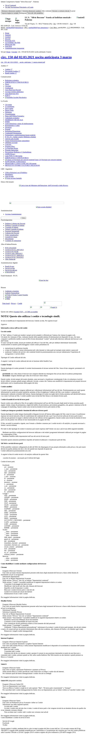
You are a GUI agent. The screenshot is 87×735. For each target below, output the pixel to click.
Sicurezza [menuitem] (8, 127)
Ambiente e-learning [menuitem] (12, 291)
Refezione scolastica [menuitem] (12, 80)
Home (8, 52)
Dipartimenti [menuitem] (9, 239)
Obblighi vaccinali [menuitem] (11, 143)
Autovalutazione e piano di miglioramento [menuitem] (19, 124)
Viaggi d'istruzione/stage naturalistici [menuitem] (17, 141)
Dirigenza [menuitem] (8, 112)
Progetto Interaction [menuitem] (11, 150)
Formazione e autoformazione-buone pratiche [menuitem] (20, 135)
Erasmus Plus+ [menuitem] (10, 146)
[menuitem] (16, 97)
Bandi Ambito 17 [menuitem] (11, 73)
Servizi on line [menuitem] (10, 268)
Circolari (14, 52)
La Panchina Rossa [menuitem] (11, 148)
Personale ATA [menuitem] (10, 41)
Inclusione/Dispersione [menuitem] (12, 131)
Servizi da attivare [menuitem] (11, 270)
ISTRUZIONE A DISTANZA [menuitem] (15, 162)
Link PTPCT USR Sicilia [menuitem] (13, 156)
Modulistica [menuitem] (9, 174)
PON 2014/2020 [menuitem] (10, 248)
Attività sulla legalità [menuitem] (12, 139)
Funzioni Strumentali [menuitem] (12, 231)
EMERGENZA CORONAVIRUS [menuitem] (17, 82)
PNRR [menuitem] (7, 122)
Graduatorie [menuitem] (9, 88)
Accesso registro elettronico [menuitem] (14, 92)
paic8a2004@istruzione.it (14, 27)
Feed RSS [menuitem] (8, 46)
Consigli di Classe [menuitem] (11, 237)
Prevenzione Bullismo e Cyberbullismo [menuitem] (18, 152)
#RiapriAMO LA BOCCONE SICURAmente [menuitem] (20, 163)
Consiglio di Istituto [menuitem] (11, 227)
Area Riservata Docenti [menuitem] (13, 90)
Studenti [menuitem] (8, 35)
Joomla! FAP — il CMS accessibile (26, 312)
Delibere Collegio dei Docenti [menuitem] (15, 223)
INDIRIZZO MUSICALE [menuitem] (14, 120)
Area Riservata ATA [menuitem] (12, 94)
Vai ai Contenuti (10, 5)
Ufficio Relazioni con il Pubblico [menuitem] (16, 172)
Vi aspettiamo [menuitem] (9, 106)
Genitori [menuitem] (8, 37)
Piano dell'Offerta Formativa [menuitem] (14, 116)
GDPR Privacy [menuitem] (10, 154)
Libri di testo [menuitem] (9, 176)
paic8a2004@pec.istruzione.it (38, 27)
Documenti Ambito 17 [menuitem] (12, 71)
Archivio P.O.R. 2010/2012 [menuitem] (14, 257)
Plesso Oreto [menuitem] (9, 110)
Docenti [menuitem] (7, 39)
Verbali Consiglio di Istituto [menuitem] (14, 229)
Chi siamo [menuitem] (8, 105)
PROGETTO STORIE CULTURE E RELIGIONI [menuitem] (22, 165)
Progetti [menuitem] (7, 129)
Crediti (20, 303)
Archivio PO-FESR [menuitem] (11, 252)
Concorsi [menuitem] (8, 144)
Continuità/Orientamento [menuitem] (13, 133)
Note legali (6, 303)
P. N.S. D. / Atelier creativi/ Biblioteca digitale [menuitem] (20, 137)
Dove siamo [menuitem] (9, 108)
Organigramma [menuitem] (10, 114)
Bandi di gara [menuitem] (9, 266)
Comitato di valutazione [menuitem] (13, 241)
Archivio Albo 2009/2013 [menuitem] (13, 253)
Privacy (13, 303)
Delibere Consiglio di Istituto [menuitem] (14, 225)
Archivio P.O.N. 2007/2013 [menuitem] (14, 250)
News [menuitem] (7, 84)
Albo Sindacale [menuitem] (10, 259)
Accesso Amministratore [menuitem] (13, 214)
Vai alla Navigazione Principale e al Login (19, 7)
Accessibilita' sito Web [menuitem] (12, 42)
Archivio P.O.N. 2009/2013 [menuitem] (14, 255)
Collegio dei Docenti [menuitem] (12, 233)
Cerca (23, 218)
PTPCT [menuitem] (7, 95)
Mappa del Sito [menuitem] (10, 44)
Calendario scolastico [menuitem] (12, 118)
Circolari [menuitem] (8, 86)
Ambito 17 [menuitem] (8, 69)
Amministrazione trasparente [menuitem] (14, 48)
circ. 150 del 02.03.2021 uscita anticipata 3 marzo (36, 57)
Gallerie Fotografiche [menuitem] (12, 293)
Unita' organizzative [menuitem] (11, 235)
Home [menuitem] (7, 33)
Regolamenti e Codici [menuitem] (12, 125)
